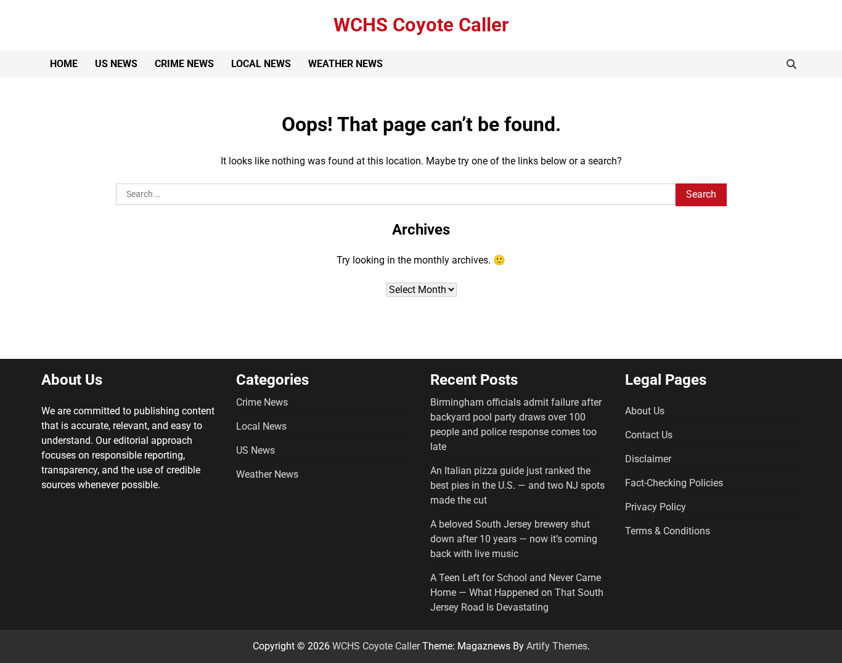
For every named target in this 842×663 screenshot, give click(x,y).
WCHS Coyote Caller (421, 25)
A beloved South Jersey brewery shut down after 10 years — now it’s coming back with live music (513, 539)
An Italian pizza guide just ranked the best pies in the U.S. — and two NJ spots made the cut (517, 485)
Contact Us (648, 435)
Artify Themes (556, 646)
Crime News (184, 64)
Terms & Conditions (667, 531)
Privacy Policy (655, 507)
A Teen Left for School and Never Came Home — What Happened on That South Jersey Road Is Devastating (516, 592)
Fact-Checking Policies (674, 483)
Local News (261, 64)
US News (116, 64)
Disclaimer (648, 459)
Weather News (345, 64)
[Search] (791, 64)
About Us (644, 411)
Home (64, 64)
